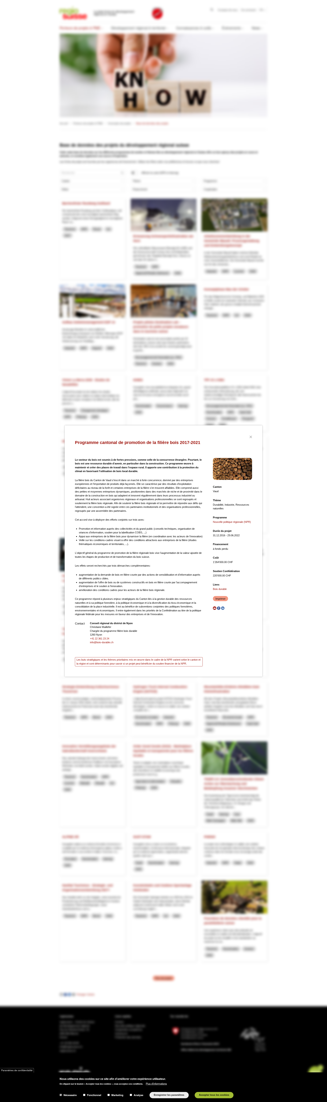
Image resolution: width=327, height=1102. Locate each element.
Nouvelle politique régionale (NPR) (232, 521)
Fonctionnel (94, 1095)
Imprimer (220, 598)
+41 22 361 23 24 (99, 638)
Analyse (138, 1095)
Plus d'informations (156, 1083)
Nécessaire (70, 1095)
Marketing (117, 1095)
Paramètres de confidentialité (17, 1070)
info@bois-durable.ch (101, 642)
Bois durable (220, 589)
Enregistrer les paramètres (169, 1095)
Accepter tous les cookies (214, 1095)
